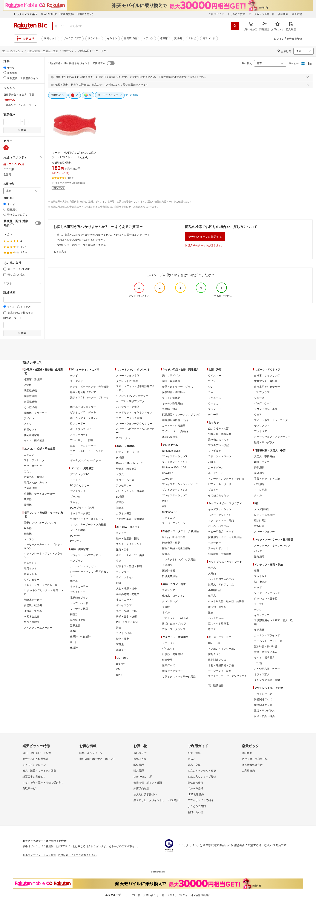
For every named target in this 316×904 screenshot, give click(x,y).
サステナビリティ (177, 895)
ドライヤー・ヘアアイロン (85, 555)
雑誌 (118, 583)
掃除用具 (259, 467)
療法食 (212, 629)
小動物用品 (214, 590)
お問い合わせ (195, 812)
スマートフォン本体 (127, 375)
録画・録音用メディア (83, 392)
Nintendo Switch (171, 450)
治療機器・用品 (171, 542)
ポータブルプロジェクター (85, 460)
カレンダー (122, 571)
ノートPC (75, 479)
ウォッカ (213, 403)
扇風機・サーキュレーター (39, 493)
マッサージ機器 (79, 608)
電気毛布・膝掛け (34, 476)
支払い (191, 758)
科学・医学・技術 (126, 616)
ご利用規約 (248, 770)
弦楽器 (120, 502)
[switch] (38, 223)
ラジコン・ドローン (219, 456)
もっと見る (60, 251)
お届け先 (8, 183)
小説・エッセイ (125, 599)
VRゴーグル (123, 438)
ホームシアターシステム (84, 418)
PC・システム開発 (127, 622)
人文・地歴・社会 (126, 588)
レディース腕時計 (264, 514)
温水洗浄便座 (78, 619)
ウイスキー (214, 375)
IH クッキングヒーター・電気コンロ (43, 592)
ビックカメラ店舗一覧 (262, 14)
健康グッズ (168, 665)
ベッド (258, 587)
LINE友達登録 (196, 794)
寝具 (256, 570)
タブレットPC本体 (127, 381)
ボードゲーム (216, 473)
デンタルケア (78, 592)
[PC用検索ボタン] (235, 26)
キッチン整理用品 (172, 403)
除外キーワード (12, 318)
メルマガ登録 (195, 788)
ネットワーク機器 (80, 513)
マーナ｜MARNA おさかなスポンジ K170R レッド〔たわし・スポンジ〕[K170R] (74, 157)
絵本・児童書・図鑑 (127, 538)
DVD (119, 675)
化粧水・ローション (173, 595)
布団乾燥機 (30, 401)
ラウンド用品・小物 (265, 409)
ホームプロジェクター (83, 406)
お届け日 (8, 198)
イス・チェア (262, 615)
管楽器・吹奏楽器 (126, 468)
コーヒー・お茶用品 (173, 425)
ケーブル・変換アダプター (131, 401)
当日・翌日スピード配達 (37, 753)
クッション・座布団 (265, 598)
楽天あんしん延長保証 (35, 758)
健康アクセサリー (172, 670)
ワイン (212, 381)
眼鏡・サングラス (264, 442)
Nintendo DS (169, 512)
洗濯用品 (259, 473)
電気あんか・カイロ (35, 482)
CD (118, 669)
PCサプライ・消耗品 (82, 507)
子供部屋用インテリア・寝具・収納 (273, 622)
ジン (210, 386)
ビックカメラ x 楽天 (25, 14)
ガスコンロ (30, 562)
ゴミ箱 (258, 663)
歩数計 (74, 631)
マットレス (260, 576)
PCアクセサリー (79, 485)
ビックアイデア (72, 38)
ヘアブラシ (76, 560)
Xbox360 (167, 478)
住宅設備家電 (31, 435)
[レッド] (6, 147)
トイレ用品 (260, 489)
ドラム (120, 474)
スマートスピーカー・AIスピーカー (89, 453)
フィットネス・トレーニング (271, 420)
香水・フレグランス (173, 629)
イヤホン (112, 38)
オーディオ (76, 381)
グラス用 (8, 169)
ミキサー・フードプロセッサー (42, 585)
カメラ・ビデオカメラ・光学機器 (89, 386)
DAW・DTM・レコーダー (131, 463)
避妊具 (166, 553)
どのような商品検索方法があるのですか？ (81, 239)
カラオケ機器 (124, 513)
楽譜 (118, 560)
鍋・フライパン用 (13, 164)
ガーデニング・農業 (219, 670)
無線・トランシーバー (83, 445)
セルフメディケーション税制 (39, 855)
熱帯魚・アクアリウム (221, 584)
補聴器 (74, 614)
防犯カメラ (214, 654)
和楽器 (120, 507)
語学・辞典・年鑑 (126, 610)
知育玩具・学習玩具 (219, 434)
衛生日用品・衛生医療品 (176, 548)
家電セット (50, 38)
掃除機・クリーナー (35, 412)
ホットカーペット (34, 465)
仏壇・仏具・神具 (264, 716)
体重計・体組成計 (80, 636)
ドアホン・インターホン (222, 648)
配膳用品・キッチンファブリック (181, 414)
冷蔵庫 (164, 38)
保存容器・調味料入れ (175, 392)
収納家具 (259, 629)
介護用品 (167, 565)
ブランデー (214, 409)
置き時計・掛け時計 (265, 646)
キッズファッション (219, 509)
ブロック (213, 489)
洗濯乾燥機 (30, 390)
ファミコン (168, 517)
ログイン (279, 38)
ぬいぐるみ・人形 (218, 428)
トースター (30, 539)
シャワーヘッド (79, 603)
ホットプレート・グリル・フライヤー (43, 555)
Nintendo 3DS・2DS (174, 467)
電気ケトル (30, 574)
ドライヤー (94, 38)
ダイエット (168, 648)
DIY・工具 (214, 643)
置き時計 (259, 526)
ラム (210, 392)
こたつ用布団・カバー (267, 668)
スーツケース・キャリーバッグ (272, 545)
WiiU (165, 500)
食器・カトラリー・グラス (177, 386)
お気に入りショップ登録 (202, 776)
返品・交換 (194, 764)
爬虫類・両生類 (217, 606)
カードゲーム (216, 467)
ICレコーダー (78, 423)
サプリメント (170, 643)
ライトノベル (124, 633)
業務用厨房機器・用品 (175, 420)
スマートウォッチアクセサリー (134, 423)
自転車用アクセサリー (267, 386)
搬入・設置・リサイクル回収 (39, 770)
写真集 (120, 644)
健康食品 (167, 659)
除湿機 (28, 504)
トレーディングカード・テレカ (226, 478)
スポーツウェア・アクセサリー (272, 436)
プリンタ (75, 496)
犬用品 (212, 573)
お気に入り (139, 758)
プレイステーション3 (174, 489)
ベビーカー (214, 542)
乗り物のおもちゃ (218, 439)
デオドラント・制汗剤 (175, 618)
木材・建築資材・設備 (221, 665)
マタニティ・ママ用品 (221, 520)
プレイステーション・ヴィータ (180, 484)
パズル (212, 461)
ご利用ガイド (216, 14)
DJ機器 (120, 496)
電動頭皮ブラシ (79, 597)
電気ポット (30, 568)
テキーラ (213, 414)
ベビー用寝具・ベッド (221, 531)
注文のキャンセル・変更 (202, 770)
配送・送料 (194, 753)
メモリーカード (79, 434)
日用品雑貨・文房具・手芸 (42, 51)
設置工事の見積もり (34, 776)
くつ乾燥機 (30, 407)
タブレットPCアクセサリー (132, 395)
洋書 (118, 627)
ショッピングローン (34, 764)
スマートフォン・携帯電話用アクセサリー (135, 388)
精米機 (28, 533)
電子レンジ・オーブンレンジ (40, 522)
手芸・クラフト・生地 (267, 478)
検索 (23, 130)
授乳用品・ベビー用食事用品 (225, 537)
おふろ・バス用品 (218, 526)
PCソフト (75, 541)
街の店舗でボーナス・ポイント (97, 758)
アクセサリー (124, 485)
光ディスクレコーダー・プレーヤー (89, 399)
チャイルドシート (218, 548)
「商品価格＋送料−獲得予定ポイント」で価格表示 (76, 63)
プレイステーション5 (174, 456)
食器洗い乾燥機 (33, 605)
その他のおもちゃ (218, 495)
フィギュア (214, 450)
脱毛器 (74, 580)
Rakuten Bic (30, 26)
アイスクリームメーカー (38, 627)
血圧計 (74, 642)
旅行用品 (259, 556)
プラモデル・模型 (218, 445)
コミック (121, 532)
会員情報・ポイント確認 (147, 782)
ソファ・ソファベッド (267, 592)
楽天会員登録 (294, 38)
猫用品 (212, 567)
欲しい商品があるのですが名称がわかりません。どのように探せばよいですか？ (103, 234)
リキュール (214, 397)
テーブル (259, 604)
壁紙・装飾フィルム (265, 652)
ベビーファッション (219, 514)
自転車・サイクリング (267, 375)
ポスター (121, 649)
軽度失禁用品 (170, 576)
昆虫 (210, 612)
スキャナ (75, 502)
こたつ (28, 471)
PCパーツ (75, 535)
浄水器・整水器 (33, 610)
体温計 (74, 647)
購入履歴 (138, 770)
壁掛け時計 (260, 520)
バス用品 (259, 484)
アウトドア (260, 431)
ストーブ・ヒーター (35, 460)
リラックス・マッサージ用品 (179, 676)
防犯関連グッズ (263, 699)
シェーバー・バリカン (83, 566)
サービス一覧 (133, 895)
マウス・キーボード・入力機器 (88, 524)
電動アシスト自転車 (265, 381)
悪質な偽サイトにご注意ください (77, 855)
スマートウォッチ (264, 531)
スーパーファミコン (173, 523)
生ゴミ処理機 (31, 622)
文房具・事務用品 (264, 456)
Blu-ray (120, 663)
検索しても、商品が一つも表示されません (81, 245)
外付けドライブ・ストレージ (87, 518)
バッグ (258, 551)
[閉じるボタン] (308, 77)
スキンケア (168, 590)
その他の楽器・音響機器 (130, 518)
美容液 (166, 606)
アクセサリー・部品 (81, 440)
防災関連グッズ (217, 659)
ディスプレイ (78, 491)
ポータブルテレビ (80, 429)
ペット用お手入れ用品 (221, 579)
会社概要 (283, 14)
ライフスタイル (125, 577)
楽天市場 (297, 14)
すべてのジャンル (12, 51)
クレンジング (170, 601)
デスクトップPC (79, 474)
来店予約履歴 (141, 788)
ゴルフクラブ (262, 392)
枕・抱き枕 (260, 581)
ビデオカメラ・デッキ (83, 412)
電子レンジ (208, 38)
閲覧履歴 (138, 764)
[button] (22, 157)
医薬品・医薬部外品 (173, 537)
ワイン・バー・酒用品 (175, 431)
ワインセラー (31, 579)
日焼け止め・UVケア (174, 623)
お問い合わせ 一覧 (153, 895)
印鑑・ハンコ (262, 461)
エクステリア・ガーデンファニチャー (227, 678)
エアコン (148, 38)
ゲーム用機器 (78, 530)
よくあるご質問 (236, 14)
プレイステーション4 (174, 461)
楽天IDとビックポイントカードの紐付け (156, 800)
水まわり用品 (170, 436)
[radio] (4, 67)
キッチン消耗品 (171, 397)
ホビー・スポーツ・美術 (130, 555)
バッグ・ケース (263, 403)
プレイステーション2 (174, 495)
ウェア (258, 414)
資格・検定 (122, 638)
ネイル (166, 612)
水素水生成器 (31, 616)
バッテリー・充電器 (127, 406)
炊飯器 (28, 528)
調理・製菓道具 (171, 381)
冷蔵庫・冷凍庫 (33, 379)
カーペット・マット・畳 (268, 640)
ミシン (28, 424)
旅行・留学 (122, 549)
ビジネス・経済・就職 (129, 566)
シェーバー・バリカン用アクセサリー (89, 573)
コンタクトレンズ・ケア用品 (179, 559)
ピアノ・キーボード (127, 452)
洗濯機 (178, 38)
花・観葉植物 (216, 685)
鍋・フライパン (171, 375)
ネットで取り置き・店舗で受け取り (43, 782)
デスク (258, 609)
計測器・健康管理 (172, 654)
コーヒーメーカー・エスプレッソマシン (43, 546)
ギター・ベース (125, 479)
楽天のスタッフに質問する (205, 236)
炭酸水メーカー (33, 599)
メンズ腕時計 (262, 509)
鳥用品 (212, 595)
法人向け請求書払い (145, 794)
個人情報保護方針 (252, 764)
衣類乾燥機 (30, 396)
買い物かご (139, 753)
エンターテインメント (129, 544)
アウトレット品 (263, 693)
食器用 (7, 174)
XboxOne (167, 473)
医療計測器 (168, 570)
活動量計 (75, 625)
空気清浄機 (130, 38)
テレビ (192, 38)
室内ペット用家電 (218, 623)
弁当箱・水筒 (170, 409)
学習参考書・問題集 (127, 594)
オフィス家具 (262, 674)
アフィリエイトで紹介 (200, 800)
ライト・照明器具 (34, 440)
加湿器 (28, 499)
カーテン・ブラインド (267, 635)
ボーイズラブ (124, 605)
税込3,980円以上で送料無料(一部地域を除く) (67, 14)
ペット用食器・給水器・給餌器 (226, 601)
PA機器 (120, 457)
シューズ (259, 397)
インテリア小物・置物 (267, 679)
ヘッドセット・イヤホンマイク (134, 412)
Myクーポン (140, 776)
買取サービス (30, 788)
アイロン (29, 418)
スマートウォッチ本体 (129, 418)
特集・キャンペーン (91, 753)
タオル (258, 495)
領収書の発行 (195, 782)
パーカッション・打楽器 (130, 491)
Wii (164, 506)
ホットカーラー (79, 586)
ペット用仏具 (216, 618)
